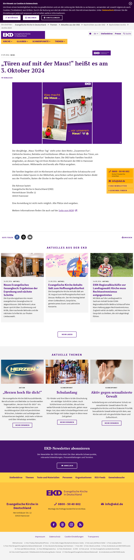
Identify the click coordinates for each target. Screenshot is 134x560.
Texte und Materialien (48, 477)
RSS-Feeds (100, 477)
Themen (54, 24)
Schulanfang (67, 392)
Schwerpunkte (40, 41)
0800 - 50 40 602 (120, 171)
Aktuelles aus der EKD (70, 24)
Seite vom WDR (66, 210)
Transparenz (93, 536)
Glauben (21, 41)
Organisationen (83, 477)
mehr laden (67, 334)
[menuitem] (90, 33)
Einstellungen (53, 17)
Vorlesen (8, 78)
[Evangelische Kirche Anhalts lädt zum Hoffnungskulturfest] (67, 265)
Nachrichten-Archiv (117, 24)
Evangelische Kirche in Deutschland (30, 24)
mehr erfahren (22, 425)
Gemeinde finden (118, 190)
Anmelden (68, 465)
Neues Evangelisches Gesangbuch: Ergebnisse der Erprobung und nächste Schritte (21, 290)
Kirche (6, 41)
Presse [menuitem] (118, 33)
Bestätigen (13, 17)
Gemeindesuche (116, 477)
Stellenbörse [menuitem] (107, 33)
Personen (67, 477)
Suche (128, 33)
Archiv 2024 (7, 27)
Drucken (128, 237)
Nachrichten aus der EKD (95, 24)
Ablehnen (32, 17)
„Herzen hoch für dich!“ (22, 392)
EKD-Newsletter (118, 186)
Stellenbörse (15, 477)
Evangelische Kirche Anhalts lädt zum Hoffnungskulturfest (66, 286)
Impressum (40, 536)
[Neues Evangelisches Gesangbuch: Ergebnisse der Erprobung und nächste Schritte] (22, 265)
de (95, 33)
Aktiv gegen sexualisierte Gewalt (111, 394)
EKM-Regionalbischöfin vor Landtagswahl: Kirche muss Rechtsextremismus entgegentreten (109, 290)
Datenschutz (108, 10)
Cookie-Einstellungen (74, 536)
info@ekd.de (118, 180)
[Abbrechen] (130, 3)
